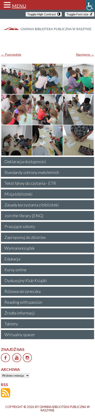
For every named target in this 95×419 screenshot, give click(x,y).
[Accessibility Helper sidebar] (90, 5)
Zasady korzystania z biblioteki (31, 204)
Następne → (85, 54)
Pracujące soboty (19, 226)
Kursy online (15, 269)
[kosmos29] (47, 109)
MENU (19, 6)
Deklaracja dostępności (25, 161)
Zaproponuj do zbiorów (25, 237)
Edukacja (12, 258)
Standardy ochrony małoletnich (31, 172)
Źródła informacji (19, 312)
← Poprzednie (11, 54)
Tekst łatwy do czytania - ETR (30, 183)
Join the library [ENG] (23, 215)
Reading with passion (23, 302)
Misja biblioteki (18, 193)
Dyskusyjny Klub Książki (25, 280)
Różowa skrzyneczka (22, 291)
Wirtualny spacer (19, 334)
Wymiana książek (19, 248)
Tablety (11, 323)
